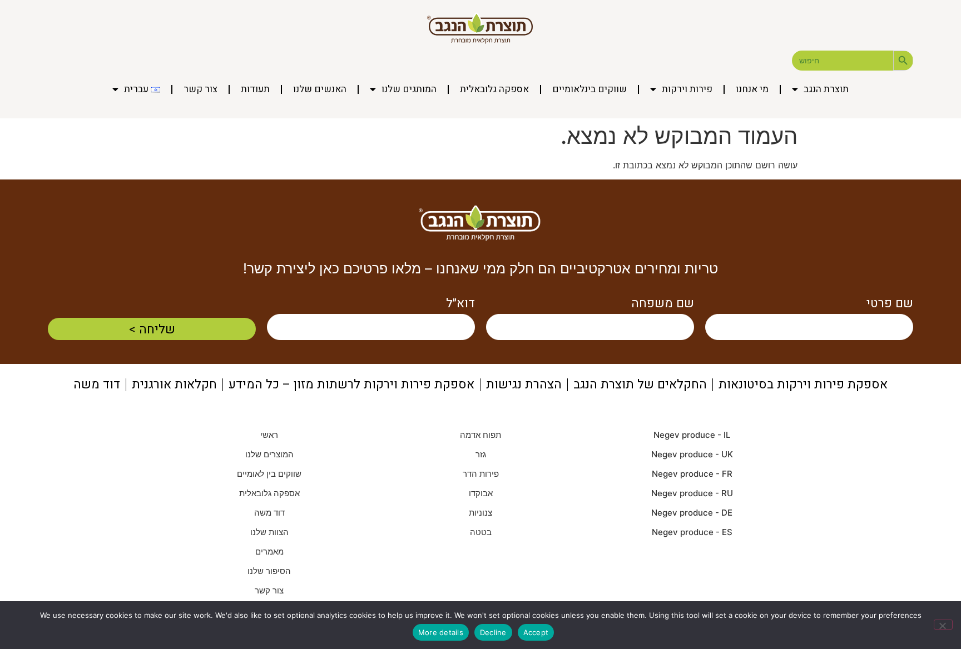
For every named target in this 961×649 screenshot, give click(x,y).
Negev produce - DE (691, 512)
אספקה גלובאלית (494, 89)
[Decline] (943, 625)
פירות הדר (481, 473)
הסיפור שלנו (269, 571)
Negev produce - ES (692, 532)
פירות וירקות (687, 89)
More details (440, 632)
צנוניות (480, 512)
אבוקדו (481, 493)
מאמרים (269, 551)
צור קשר (200, 89)
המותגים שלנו (409, 89)
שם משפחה (662, 303)
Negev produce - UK (692, 454)
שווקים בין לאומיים (269, 473)
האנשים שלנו (319, 89)
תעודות (255, 89)
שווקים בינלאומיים (589, 89)
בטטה (481, 532)
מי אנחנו (752, 89)
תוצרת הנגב (826, 89)
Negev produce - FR (692, 473)
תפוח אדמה (480, 435)
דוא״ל (460, 303)
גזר (480, 454)
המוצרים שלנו (269, 454)
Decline (493, 632)
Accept (536, 632)
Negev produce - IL (691, 435)
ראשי (269, 435)
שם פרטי (889, 303)
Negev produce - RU (692, 493)
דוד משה (269, 512)
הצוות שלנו (269, 532)
